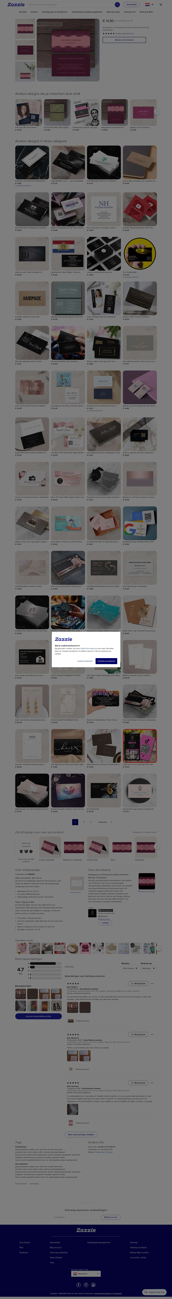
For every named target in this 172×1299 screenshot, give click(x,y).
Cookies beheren (85, 661)
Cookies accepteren (106, 661)
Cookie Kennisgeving (88, 648)
